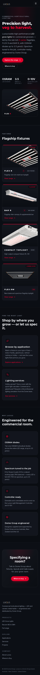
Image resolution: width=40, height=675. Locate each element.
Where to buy (10, 66)
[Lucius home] (7, 3)
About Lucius (6, 655)
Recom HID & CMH (8, 625)
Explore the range (11, 60)
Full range (5, 628)
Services (5, 641)
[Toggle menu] (36, 3)
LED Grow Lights (7, 621)
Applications (6, 638)
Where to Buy (7, 658)
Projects (5, 645)
